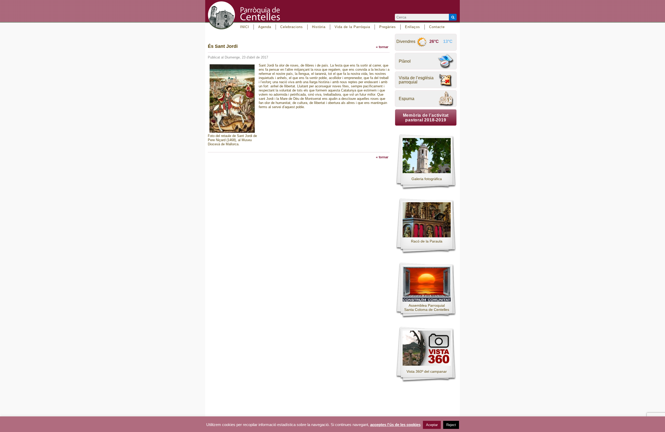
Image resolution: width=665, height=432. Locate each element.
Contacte (437, 27)
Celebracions (291, 27)
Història (318, 27)
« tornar (382, 47)
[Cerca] (453, 17)
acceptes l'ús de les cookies (395, 425)
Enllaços (412, 27)
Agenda (264, 27)
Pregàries (387, 27)
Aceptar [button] (432, 425)
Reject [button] (451, 425)
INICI (244, 27)
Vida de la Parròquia (352, 27)
